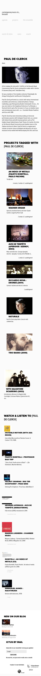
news (19, 34)
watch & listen (7, 34)
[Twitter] (9, 63)
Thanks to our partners (17, 665)
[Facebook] (7, 63)
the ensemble (28, 20)
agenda (4, 20)
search (28, 34)
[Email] (12, 63)
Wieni (36, 670)
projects (15, 20)
